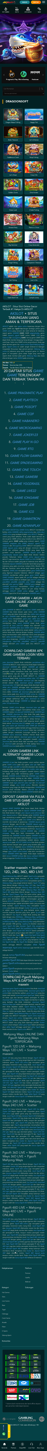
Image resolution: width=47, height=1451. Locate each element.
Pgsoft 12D (37, 883)
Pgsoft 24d (27, 935)
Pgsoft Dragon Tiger (16, 894)
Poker (4, 1327)
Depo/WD (22, 1448)
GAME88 (16, 333)
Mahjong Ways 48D (38, 892)
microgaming (16, 338)
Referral (27, 1282)
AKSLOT (16, 314)
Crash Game (6, 1318)
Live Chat (31, 1448)
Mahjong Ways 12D (25, 885)
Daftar (36, 2)
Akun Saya (40, 1448)
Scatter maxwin (24, 937)
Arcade (4, 1322)
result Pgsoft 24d (9, 926)
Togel (4, 1309)
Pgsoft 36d (35, 935)
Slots (17, 12)
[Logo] (9, 2)
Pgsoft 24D (40, 885)
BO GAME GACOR (9, 530)
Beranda (4, 1448)
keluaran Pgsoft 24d (27, 926)
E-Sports (5, 1331)
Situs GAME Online (22, 530)
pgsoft (17, 335)
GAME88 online (8, 589)
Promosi (27, 1273)
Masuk (24, 2)
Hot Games (5, 12)
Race (39, 12)
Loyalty (27, 1277)
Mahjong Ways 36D (33, 890)
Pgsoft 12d (19, 935)
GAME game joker (37, 586)
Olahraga (5, 1314)
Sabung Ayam (6, 1335)
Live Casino (28, 12)
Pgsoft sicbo (10, 937)
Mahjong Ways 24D (29, 887)
